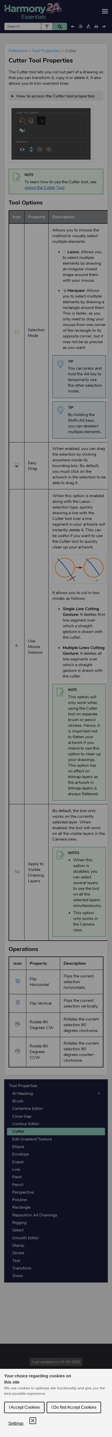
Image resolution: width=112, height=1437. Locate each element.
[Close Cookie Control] (33, 1421)
